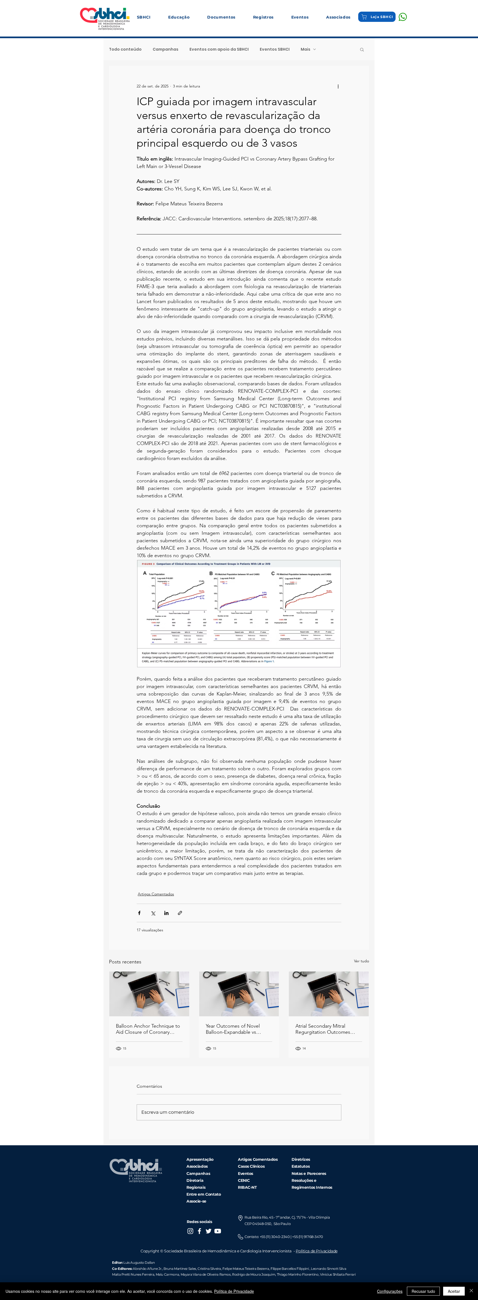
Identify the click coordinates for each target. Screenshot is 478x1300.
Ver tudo (361, 960)
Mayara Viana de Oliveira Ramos (206, 1274)
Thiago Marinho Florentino (297, 1274)
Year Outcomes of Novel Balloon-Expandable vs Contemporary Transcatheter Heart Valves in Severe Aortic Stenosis (237, 1029)
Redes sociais (199, 1221)
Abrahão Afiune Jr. (147, 1269)
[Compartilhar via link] (180, 913)
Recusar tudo (423, 1291)
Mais (305, 49)
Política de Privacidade (316, 1251)
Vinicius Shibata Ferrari (337, 1274)
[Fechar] (471, 1291)
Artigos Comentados (156, 893)
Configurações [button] (389, 1291)
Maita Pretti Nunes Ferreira (133, 1274)
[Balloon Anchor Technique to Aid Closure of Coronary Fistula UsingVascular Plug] (149, 993)
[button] (143, 17)
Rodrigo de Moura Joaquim (253, 1274)
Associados (197, 1166)
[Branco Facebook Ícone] (199, 1231)
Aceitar (454, 1291)
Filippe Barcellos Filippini (290, 1269)
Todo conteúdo (125, 49)
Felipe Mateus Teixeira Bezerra (245, 1269)
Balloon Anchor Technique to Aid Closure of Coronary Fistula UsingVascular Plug (148, 1029)
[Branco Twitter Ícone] (208, 1231)
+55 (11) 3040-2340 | (276, 1236)
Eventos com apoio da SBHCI (219, 49)
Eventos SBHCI (275, 49)
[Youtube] (218, 1231)
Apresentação (200, 1159)
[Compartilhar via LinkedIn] (166, 913)
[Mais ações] (338, 86)
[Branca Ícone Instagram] (190, 1231)
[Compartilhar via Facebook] (139, 913)
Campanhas (165, 49)
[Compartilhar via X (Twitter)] (152, 913)
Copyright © (152, 1251)
